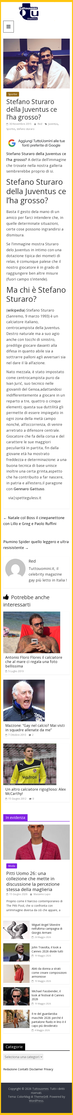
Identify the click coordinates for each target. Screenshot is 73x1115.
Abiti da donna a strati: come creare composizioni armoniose (49, 972)
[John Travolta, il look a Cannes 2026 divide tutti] (16, 945)
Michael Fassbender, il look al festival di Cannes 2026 (48, 995)
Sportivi (12, 94)
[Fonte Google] (36, 143)
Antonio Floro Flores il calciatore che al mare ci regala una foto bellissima (33, 661)
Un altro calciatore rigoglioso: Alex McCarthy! (35, 791)
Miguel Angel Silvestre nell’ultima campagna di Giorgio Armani (47, 929)
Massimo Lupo (42, 894)
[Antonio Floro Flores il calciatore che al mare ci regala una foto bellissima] (31, 614)
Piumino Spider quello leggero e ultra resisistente (36, 544)
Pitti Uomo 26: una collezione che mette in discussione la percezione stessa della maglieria (33, 881)
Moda (11, 866)
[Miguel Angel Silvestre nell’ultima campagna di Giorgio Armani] (16, 923)
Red (40, 124)
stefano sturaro (25, 129)
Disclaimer (36, 1069)
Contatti (23, 1069)
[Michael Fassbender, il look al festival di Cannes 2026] (16, 989)
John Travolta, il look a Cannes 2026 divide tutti (47, 949)
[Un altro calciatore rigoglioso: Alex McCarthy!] (29, 746)
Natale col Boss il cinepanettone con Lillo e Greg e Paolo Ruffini (33, 520)
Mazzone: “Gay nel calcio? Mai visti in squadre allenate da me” (35, 727)
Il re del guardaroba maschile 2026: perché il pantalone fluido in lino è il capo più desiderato (49, 1020)
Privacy (48, 1069)
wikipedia (16, 310)
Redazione (10, 1069)
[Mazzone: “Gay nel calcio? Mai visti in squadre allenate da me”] (24, 682)
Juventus (53, 124)
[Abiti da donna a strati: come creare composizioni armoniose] (16, 967)
